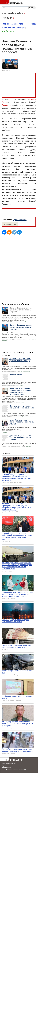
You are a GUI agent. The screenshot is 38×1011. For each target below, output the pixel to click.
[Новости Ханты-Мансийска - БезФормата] (11, 2)
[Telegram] (14, 232)
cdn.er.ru (7, 70)
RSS (25, 770)
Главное (5, 24)
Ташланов (6, 105)
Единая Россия (20, 220)
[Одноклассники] (9, 232)
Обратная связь (6, 766)
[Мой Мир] (19, 232)
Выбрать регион (6, 767)
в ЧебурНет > (8, 31)
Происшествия (8, 27)
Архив (14, 24)
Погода (33, 24)
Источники (23, 24)
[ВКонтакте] (4, 232)
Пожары (21, 27)
